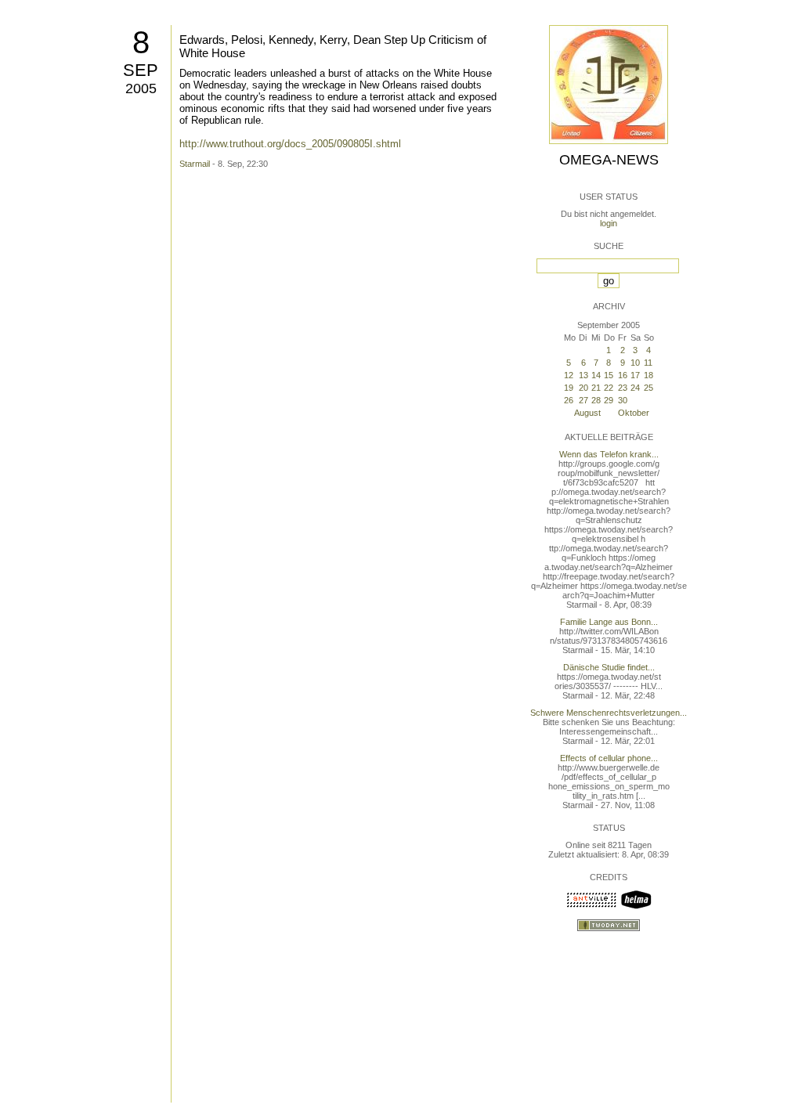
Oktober (633, 412)
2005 (141, 88)
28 (596, 400)
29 (608, 400)
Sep (140, 70)
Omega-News (609, 160)
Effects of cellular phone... (609, 758)
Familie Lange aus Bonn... (609, 621)
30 (622, 400)
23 (622, 387)
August (587, 412)
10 (635, 362)
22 (608, 387)
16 (622, 375)
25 (648, 387)
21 (596, 387)
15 (608, 375)
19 (568, 387)
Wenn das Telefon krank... (609, 454)
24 (635, 387)
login (608, 223)
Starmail (194, 163)
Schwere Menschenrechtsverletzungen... (608, 712)
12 (568, 375)
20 (583, 387)
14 (596, 375)
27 (583, 400)
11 (648, 362)
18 (648, 375)
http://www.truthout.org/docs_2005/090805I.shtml (290, 144)
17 (635, 375)
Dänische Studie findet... (609, 667)
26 (568, 400)
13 (583, 375)
